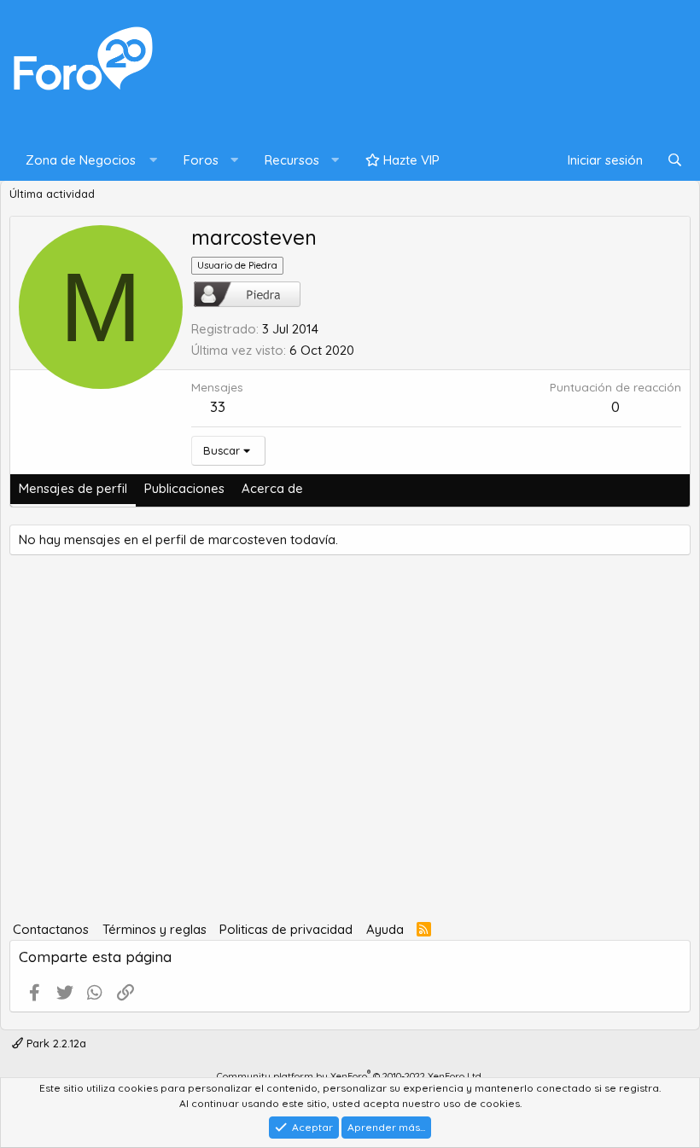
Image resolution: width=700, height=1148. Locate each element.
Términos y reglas (154, 929)
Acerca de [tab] (272, 488)
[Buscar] (674, 161)
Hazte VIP (410, 160)
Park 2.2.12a (54, 1043)
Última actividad (52, 193)
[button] (87, 161)
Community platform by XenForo (350, 1076)
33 (217, 406)
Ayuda (385, 929)
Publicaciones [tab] (184, 488)
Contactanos (51, 929)
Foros (201, 160)
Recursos (292, 160)
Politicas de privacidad (286, 929)
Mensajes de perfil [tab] (73, 488)
